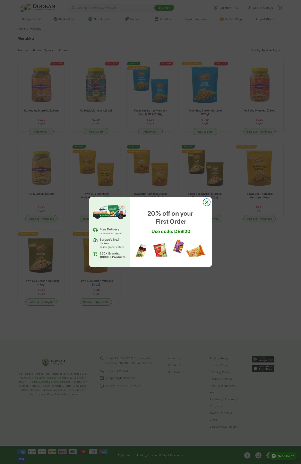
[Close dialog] (206, 202)
